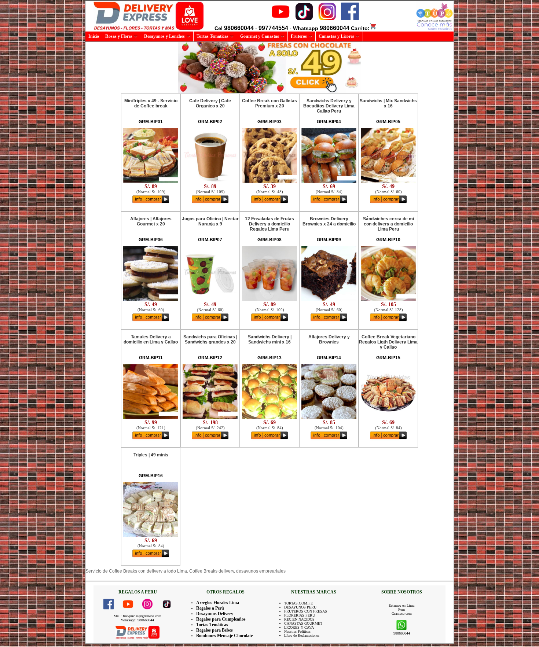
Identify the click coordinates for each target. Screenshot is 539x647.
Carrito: (360, 28)
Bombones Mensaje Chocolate (224, 635)
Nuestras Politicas (297, 631)
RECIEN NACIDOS (299, 619)
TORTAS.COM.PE (298, 603)
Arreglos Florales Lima (217, 602)
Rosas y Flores (118, 36)
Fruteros (299, 36)
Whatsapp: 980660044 (137, 620)
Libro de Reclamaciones (301, 635)
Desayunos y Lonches (164, 36)
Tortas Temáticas (212, 624)
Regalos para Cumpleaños (221, 619)
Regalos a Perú (210, 608)
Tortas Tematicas (212, 36)
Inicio (93, 36)
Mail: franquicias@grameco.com (137, 616)
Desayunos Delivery (214, 613)
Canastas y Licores (336, 36)
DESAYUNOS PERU (300, 607)
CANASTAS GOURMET (303, 623)
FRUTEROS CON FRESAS (305, 611)
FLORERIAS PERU (299, 615)
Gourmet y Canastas (259, 36)
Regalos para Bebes (214, 630)
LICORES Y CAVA (299, 627)
